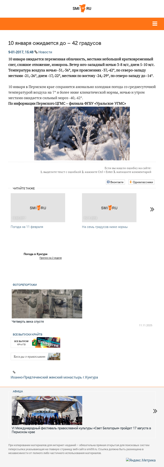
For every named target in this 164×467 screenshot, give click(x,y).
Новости (45, 52)
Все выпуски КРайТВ (27, 334)
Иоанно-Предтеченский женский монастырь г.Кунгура (54, 377)
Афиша (18, 391)
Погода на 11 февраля (27, 227)
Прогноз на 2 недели (51, 258)
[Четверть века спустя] (47, 303)
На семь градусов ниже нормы (105, 227)
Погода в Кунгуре (35, 254)
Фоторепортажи (25, 285)
